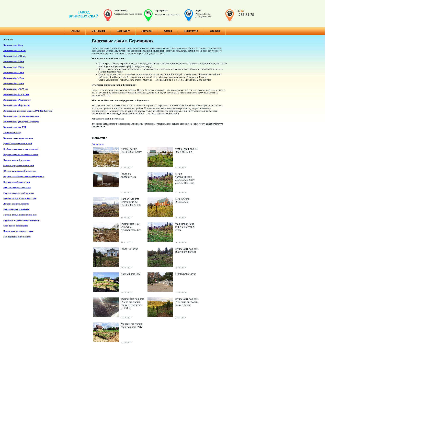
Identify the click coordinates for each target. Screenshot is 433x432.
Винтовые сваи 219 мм (13, 72)
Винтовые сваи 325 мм (13, 62)
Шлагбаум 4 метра (185, 273)
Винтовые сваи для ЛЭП (14, 127)
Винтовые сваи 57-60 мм (14, 56)
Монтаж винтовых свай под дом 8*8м (131, 325)
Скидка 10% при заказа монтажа (128, 14)
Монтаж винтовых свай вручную (18, 193)
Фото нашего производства (15, 226)
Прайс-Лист (123, 31)
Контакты (146, 31)
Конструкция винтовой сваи (16, 209)
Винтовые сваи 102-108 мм (15, 89)
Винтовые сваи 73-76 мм (14, 51)
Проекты (215, 31)
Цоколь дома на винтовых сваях (18, 231)
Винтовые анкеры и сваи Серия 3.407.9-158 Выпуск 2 (27, 111)
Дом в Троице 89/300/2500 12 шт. (131, 150)
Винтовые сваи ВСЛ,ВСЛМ (16, 94)
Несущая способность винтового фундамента (23, 176)
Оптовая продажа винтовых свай (18, 166)
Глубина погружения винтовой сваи (20, 215)
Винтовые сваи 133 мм (13, 83)
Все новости (98, 144)
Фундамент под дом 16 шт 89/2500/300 (186, 250)
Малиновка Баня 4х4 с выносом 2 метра (184, 226)
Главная (75, 31)
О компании (98, 31)
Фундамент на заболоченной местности (21, 220)
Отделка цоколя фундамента (16, 160)
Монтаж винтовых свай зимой (17, 187)
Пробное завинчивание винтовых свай (21, 149)
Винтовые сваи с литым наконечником (21, 116)
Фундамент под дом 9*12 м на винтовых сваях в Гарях (186, 301)
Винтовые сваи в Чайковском (16, 100)
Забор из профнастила (128, 175)
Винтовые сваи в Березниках (16, 105)
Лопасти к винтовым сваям (16, 204)
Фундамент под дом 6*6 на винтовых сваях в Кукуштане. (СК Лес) (132, 303)
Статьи (168, 31)
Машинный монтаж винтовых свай (19, 198)
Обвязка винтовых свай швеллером (19, 171)
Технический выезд (12, 133)
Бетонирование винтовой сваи (17, 237)
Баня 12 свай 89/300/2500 (182, 200)
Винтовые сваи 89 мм (13, 45)
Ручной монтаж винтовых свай (17, 144)
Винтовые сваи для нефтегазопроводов (21, 122)
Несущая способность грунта (16, 182)
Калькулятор (191, 31)
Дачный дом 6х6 (130, 273)
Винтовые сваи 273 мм (13, 67)
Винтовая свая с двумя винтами (18, 138)
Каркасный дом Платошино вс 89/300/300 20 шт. (131, 201)
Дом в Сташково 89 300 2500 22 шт (186, 150)
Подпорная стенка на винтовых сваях (20, 155)
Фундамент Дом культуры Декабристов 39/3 (131, 226)
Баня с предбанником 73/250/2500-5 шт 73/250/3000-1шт (185, 178)
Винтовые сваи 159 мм (13, 78)
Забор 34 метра (129, 248)
